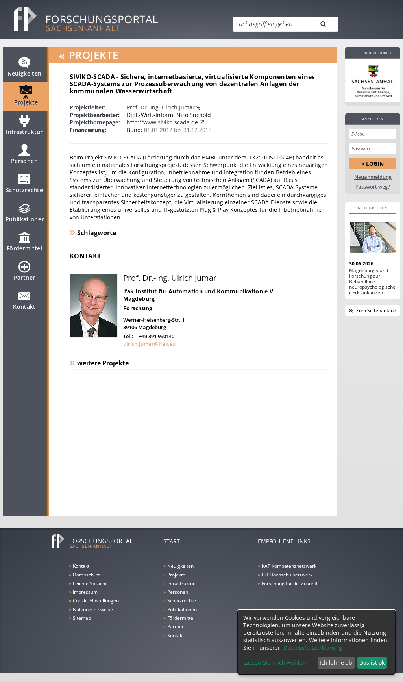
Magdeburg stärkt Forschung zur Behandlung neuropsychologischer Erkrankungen (372, 281)
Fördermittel (24, 248)
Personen (24, 161)
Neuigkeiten (24, 73)
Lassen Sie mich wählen (274, 662)
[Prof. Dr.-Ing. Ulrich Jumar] (94, 335)
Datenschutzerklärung (312, 647)
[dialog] (316, 642)
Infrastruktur (24, 131)
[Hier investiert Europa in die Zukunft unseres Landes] (372, 80)
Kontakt (24, 306)
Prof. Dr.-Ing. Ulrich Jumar (161, 107)
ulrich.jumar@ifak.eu (149, 343)
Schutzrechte (24, 190)
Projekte (26, 102)
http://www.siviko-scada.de (163, 122)
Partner (24, 277)
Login (375, 163)
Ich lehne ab (336, 662)
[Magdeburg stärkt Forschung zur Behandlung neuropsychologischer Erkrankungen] (372, 238)
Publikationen (25, 219)
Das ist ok (372, 662)
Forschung (138, 308)
